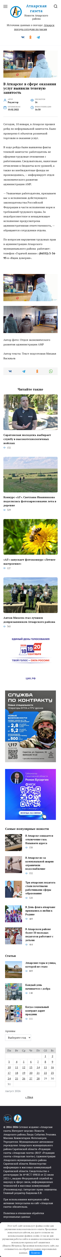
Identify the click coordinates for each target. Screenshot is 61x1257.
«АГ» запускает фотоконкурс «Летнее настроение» (29, 561)
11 (16, 1067)
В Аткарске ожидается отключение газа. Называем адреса (39, 839)
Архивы (10, 1031)
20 (30, 1073)
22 (45, 1073)
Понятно (35, 1252)
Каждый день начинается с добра (37, 986)
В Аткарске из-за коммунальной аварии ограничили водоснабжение (39, 863)
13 (30, 1067)
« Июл (29, 1097)
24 (9, 1078)
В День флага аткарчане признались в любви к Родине (40, 910)
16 (52, 1067)
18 (16, 1073)
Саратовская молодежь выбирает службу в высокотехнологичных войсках (27, 439)
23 (52, 1073)
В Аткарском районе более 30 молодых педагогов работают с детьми (39, 935)
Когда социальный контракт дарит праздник (37, 1010)
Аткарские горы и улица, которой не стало (40, 964)
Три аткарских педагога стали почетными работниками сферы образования (40, 888)
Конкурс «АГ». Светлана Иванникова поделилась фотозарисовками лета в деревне (29, 501)
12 (23, 1067)
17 (9, 1073)
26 (23, 1078)
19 (23, 1073)
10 (9, 1067)
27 (30, 1078)
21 (38, 1073)
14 (38, 1067)
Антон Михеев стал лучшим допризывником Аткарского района (29, 620)
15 (45, 1067)
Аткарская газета (36, 8)
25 (16, 1078)
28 (38, 1078)
